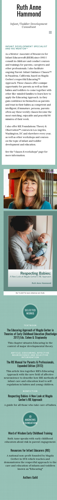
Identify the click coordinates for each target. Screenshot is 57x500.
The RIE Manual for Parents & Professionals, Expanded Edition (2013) (30, 364)
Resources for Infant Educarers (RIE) (30, 450)
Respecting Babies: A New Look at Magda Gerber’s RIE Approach (30, 398)
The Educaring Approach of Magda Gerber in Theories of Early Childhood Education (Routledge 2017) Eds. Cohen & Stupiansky (30, 334)
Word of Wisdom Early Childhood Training (30, 433)
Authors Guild (30, 477)
